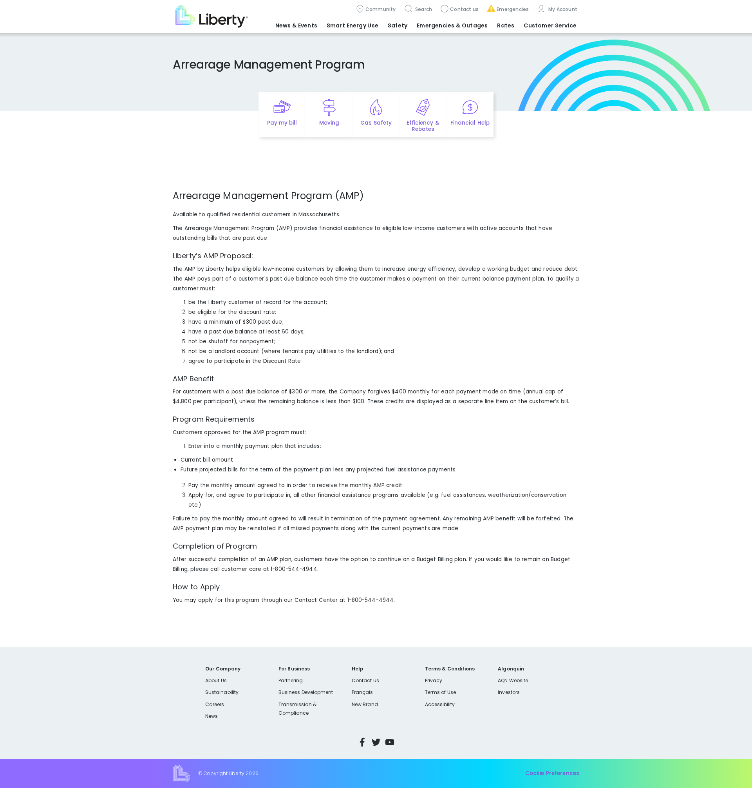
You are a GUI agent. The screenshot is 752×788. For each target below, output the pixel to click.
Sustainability (222, 692)
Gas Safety (375, 123)
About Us (216, 680)
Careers (214, 704)
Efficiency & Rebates (423, 126)
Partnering (290, 680)
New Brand (365, 704)
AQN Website (513, 680)
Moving (329, 123)
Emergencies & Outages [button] (452, 25)
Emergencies (513, 9)
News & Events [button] (296, 25)
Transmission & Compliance (297, 708)
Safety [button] (397, 25)
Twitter (376, 742)
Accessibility (440, 704)
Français (362, 692)
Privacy (433, 680)
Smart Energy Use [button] (352, 25)
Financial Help (469, 123)
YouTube (390, 742)
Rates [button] (505, 25)
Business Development (305, 692)
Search (423, 9)
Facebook (362, 742)
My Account (562, 9)
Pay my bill (282, 123)
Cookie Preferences (552, 773)
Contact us (464, 9)
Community (380, 9)
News (211, 716)
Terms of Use (440, 692)
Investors (509, 692)
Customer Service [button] (550, 25)
